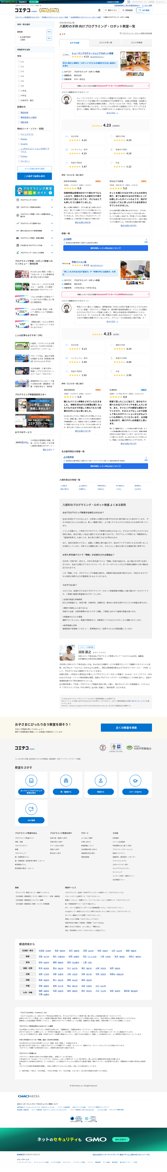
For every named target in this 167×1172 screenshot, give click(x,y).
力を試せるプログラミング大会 (31, 245)
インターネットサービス (24, 1162)
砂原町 (82, 489)
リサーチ (90, 1162)
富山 (55, 968)
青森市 (62, 951)
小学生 (23, 90)
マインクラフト (27, 134)
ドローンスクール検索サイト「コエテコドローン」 (83, 896)
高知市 (89, 980)
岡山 (69, 985)
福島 (128, 950)
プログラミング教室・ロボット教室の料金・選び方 (36, 215)
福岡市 (46, 991)
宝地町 (138, 486)
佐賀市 (60, 991)
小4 (22, 76)
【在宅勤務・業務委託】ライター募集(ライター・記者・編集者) (37, 896)
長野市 (117, 968)
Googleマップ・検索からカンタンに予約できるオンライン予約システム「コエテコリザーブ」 (98, 911)
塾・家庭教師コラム (22, 857)
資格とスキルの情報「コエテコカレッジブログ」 (82, 919)
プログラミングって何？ (28, 200)
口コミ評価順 (136, 42)
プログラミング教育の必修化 (30, 207)
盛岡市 (76, 951)
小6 (22, 86)
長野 (112, 968)
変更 (49, 32)
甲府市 (103, 968)
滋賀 (40, 974)
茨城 (40, 956)
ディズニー (25, 161)
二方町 (63, 486)
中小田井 (120, 486)
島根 (55, 985)
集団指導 (24, 112)
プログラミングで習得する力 (30, 223)
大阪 (69, 974)
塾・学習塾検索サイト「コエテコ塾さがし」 (80, 904)
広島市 (89, 986)
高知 (83, 980)
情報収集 (97, 1162)
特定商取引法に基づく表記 (122, 845)
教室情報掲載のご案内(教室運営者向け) (127, 5)
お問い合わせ (86, 842)
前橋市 (76, 956)
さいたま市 (92, 956)
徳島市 (46, 980)
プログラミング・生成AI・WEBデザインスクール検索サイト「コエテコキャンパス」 (95, 892)
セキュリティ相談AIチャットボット (98, 1107)
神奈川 (131, 956)
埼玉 (85, 956)
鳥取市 (46, 986)
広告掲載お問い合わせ (89, 849)
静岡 (55, 962)
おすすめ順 (74, 42)
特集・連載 (19, 842)
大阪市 (74, 974)
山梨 (97, 968)
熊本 (83, 990)
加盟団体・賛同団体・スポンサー (124, 857)
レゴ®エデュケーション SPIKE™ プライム (35, 150)
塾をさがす (47, 449)
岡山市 (74, 986)
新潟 (40, 968)
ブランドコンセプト (120, 861)
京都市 (60, 974)
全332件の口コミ (97, 265)
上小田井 (83, 486)
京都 (55, 974)
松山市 (74, 980)
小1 (22, 61)
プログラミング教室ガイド (24, 838)
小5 (22, 81)
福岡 (40, 990)
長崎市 (74, 991)
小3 (22, 71)
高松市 (60, 980)
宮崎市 (117, 991)
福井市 (89, 968)
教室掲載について (87, 845)
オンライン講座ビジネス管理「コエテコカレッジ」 (83, 915)
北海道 (41, 950)
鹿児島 (127, 990)
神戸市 (89, 974)
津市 (89, 962)
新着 (16, 849)
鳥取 (40, 985)
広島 (83, 985)
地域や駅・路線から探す (58, 838)
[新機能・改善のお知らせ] (99, 10)
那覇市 (46, 994)
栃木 (55, 956)
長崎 (69, 990)
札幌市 (48, 951)
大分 (97, 990)
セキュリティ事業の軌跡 (116, 1110)
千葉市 (108, 956)
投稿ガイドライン (119, 853)
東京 (116, 956)
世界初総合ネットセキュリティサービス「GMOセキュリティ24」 (36, 1107)
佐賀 (55, 990)
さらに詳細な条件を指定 (35, 169)
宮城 (85, 950)
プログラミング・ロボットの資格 (32, 252)
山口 (97, 985)
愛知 (69, 962)
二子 (118, 489)
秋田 (99, 950)
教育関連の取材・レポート (24, 868)
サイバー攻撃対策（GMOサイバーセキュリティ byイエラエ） (49, 1110)
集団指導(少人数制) (29, 117)
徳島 (40, 980)
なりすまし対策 (102, 1110)
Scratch (24, 144)
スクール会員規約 (119, 842)
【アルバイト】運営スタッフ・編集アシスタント (32, 892)
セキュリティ (67, 1162)
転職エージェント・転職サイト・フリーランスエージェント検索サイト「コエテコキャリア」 (98, 900)
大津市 (46, 974)
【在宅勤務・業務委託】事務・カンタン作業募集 (32, 904)
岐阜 (40, 962)
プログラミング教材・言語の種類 (32, 238)
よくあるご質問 (147, 5)
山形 (113, 950)
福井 (83, 968)
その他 (135, 1162)
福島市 (133, 951)
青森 (56, 950)
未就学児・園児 (27, 100)
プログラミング (20, 853)
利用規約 (116, 838)
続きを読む (111, 113)
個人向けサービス (125, 1162)
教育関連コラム (20, 864)
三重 (85, 962)
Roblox (24, 139)
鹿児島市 (134, 991)
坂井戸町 (64, 489)
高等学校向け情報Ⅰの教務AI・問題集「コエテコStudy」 (85, 923)
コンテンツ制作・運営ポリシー (124, 876)
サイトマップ (117, 872)
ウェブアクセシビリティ (121, 868)
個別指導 (24, 122)
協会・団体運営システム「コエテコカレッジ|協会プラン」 (85, 930)
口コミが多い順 (105, 42)
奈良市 (103, 974)
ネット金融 (106, 1162)
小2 (22, 66)
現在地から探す (55, 853)
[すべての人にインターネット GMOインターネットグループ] (149, 2)
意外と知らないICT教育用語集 (31, 231)
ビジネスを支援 (55, 1162)
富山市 (60, 968)
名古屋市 (75, 962)
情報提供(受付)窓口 (88, 853)
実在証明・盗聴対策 (23, 1110)
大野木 (100, 489)
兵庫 (83, 974)
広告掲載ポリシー (119, 879)
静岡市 (60, 962)
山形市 (119, 951)
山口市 (103, 986)
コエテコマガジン (21, 845)
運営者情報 (85, 857)
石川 (69, 968)
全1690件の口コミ (97, 57)
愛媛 (69, 980)
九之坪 (138, 489)
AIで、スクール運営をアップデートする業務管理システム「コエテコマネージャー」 (94, 907)
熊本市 (89, 991)
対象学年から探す (56, 842)
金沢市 (74, 968)
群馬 (70, 956)
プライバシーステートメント (123, 849)
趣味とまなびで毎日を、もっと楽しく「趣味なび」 (83, 926)
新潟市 (46, 968)
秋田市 (105, 951)
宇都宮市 (61, 956)
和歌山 (112, 974)
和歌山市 (120, 974)
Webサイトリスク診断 (79, 1107)
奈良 (97, 974)
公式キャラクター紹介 (120, 864)
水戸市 (46, 956)
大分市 (103, 991)
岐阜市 (46, 962)
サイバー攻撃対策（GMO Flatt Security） (82, 1110)
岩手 (71, 950)
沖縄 (40, 994)
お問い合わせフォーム (135, 701)
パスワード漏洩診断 (64, 1107)
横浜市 (138, 956)
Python (24, 156)
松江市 (60, 986)
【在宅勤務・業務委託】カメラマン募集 (29, 900)
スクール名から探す (57, 845)
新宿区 (122, 956)
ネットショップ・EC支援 (41, 1162)
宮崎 (112, 990)
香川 (55, 980)
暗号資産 (114, 1162)
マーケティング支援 (79, 1162)
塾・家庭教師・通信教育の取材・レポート (30, 861)
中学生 (23, 95)
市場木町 (101, 486)
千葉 (102, 956)
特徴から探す (54, 849)
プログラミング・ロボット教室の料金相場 (137, 33)
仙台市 (90, 951)
